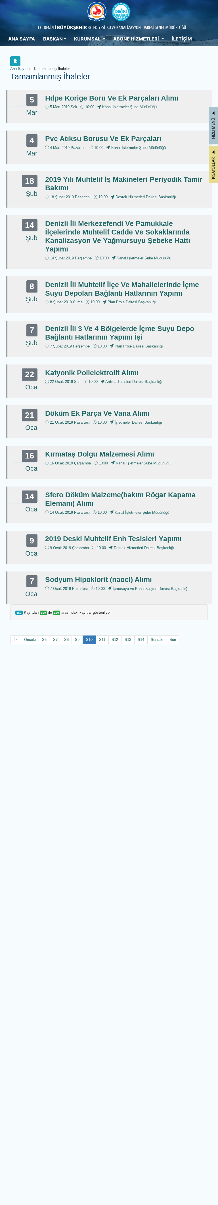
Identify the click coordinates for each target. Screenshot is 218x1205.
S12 (115, 639)
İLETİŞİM (182, 39)
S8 (66, 639)
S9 (77, 639)
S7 (55, 639)
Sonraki (157, 639)
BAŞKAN (53, 39)
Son (172, 639)
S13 (128, 639)
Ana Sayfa (19, 69)
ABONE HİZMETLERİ (136, 39)
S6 (44, 639)
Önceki (30, 639)
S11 (102, 639)
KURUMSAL (88, 39)
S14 (141, 639)
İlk (16, 639)
